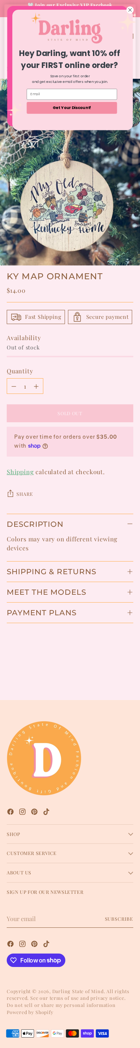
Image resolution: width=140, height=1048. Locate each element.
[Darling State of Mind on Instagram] (23, 812)
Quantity (20, 371)
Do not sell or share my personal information (61, 1005)
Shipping (20, 471)
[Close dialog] (130, 10)
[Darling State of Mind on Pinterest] (35, 812)
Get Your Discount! (72, 108)
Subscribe (119, 918)
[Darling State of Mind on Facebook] (11, 812)
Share (24, 494)
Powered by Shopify (30, 1012)
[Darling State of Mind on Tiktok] (47, 812)
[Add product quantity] (36, 386)
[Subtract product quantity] (14, 386)
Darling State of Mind (78, 991)
